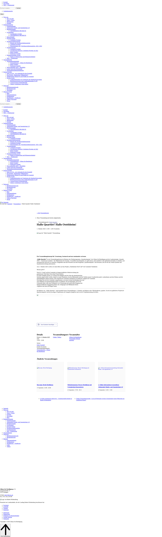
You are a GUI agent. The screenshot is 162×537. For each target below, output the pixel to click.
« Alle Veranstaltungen (43, 213)
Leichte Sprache (7, 517)
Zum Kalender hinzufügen (47, 324)
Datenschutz (6, 514)
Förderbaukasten (11, 420)
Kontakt (9, 414)
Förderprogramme (8, 419)
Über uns (5, 410)
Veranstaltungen (7, 433)
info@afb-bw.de (8, 495)
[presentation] (50, 372)
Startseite (9, 204)
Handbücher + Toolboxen (14, 443)
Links (8, 445)
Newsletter (9, 416)
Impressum (6, 512)
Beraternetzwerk (11, 437)
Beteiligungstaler (11, 423)
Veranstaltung (17, 204)
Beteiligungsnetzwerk (12, 436)
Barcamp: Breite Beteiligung (45, 385)
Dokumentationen (11, 440)
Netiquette (6, 518)
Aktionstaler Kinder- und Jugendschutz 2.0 (18, 422)
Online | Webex (57, 337)
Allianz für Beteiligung (75, 337)
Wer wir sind (10, 411)
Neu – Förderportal (12, 431)
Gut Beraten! (10, 425)
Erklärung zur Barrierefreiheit (11, 515)
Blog (8, 417)
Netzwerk (6, 434)
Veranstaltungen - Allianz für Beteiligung (43, 350)
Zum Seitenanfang (5, 536)
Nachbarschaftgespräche (13, 428)
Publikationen (10, 442)
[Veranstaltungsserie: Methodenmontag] (82, 390)
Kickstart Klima (11, 426)
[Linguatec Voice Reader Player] (5, 206)
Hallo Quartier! (41, 345)
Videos (8, 446)
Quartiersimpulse (11, 429)
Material (5, 439)
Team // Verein (11, 413)
